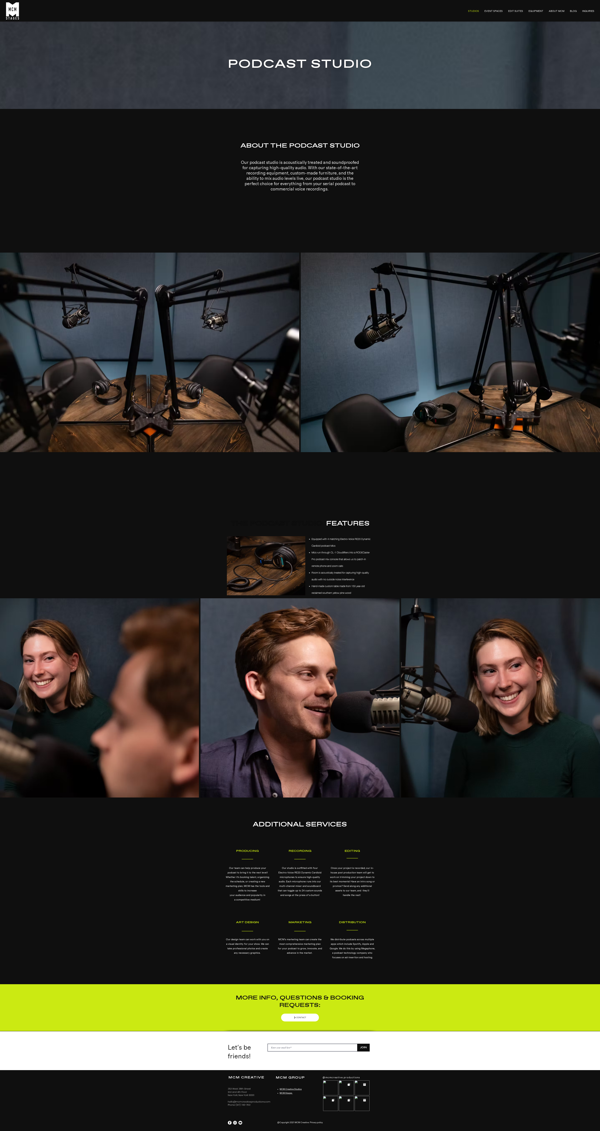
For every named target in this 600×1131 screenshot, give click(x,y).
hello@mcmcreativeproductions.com (249, 1101)
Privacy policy (316, 1122)
